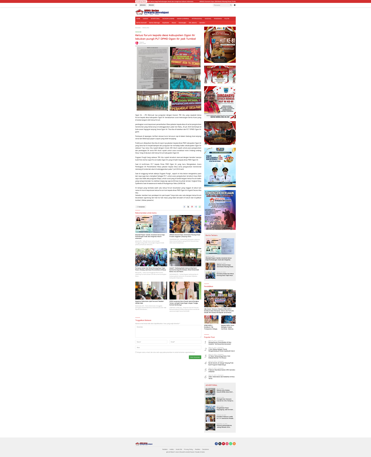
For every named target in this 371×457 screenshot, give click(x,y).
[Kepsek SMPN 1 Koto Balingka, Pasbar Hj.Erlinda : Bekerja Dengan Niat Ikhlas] (228, 319)
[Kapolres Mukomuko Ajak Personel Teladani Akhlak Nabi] (151, 290)
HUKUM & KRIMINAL (183, 19)
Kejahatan (165, 23)
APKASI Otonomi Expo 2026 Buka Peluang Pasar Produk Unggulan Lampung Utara (184, 1)
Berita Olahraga (154, 23)
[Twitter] (219, 444)
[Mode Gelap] (235, 5)
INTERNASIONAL (197, 19)
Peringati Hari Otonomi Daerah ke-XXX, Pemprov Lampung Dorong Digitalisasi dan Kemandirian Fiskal (225, 400)
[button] (231, 5)
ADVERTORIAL (155, 19)
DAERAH (145, 19)
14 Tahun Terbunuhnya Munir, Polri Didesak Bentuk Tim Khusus (219, 357)
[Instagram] (227, 444)
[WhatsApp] (230, 444)
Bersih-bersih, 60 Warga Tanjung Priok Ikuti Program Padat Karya (220, 364)
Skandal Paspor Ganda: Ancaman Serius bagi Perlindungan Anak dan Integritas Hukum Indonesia (150, 236)
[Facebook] (216, 444)
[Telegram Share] (195, 206)
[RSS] (234, 444)
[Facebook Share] (184, 206)
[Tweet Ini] (188, 206)
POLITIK (226, 19)
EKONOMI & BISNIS (168, 19)
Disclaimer (205, 449)
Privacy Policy (188, 449)
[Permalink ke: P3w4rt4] (136, 43)
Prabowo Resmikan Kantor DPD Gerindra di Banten (221, 370)
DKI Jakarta (193, 23)
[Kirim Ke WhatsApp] (199, 206)
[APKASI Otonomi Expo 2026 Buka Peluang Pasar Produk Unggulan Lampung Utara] (185, 224)
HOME (138, 19)
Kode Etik (179, 449)
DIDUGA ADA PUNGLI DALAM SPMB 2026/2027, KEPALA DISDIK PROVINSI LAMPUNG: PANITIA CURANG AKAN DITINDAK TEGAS (225, 391)
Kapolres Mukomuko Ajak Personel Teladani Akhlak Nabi (149, 302)
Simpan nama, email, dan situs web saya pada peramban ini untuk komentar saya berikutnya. (166, 352)
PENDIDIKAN (218, 19)
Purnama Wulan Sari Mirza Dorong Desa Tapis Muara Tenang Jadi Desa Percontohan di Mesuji (150, 269)
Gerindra (202, 23)
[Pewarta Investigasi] (152, 12)
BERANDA (143, 5)
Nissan (174, 23)
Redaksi (165, 449)
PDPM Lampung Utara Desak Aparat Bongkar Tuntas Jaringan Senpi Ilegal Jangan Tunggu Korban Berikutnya (184, 303)
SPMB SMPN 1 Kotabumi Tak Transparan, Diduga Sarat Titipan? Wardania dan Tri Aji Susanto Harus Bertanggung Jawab (210, 327)
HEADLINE (138, 32)
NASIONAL (208, 19)
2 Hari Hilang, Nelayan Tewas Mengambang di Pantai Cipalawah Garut (221, 350)
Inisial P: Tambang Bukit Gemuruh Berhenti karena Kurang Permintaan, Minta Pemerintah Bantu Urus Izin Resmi (184, 269)
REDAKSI (151, 5)
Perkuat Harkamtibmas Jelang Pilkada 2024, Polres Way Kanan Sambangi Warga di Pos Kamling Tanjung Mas (224, 426)
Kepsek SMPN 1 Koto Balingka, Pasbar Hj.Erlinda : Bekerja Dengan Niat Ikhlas (227, 327)
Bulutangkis (182, 23)
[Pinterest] (223, 444)
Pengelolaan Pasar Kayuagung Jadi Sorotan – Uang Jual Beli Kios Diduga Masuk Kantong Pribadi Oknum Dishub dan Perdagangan (225, 408)
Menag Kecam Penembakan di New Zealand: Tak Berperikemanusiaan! (219, 343)
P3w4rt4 (141, 42)
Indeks (172, 449)
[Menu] (136, 5)
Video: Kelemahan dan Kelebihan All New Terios (221, 377)
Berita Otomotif (141, 23)
